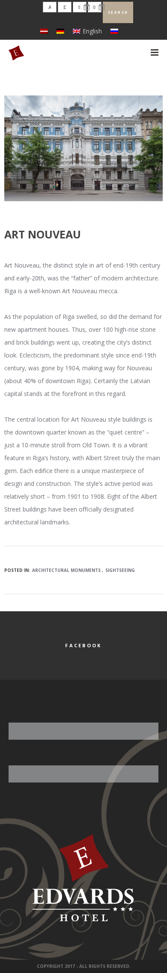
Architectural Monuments (66, 570)
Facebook (83, 645)
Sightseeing (120, 570)
